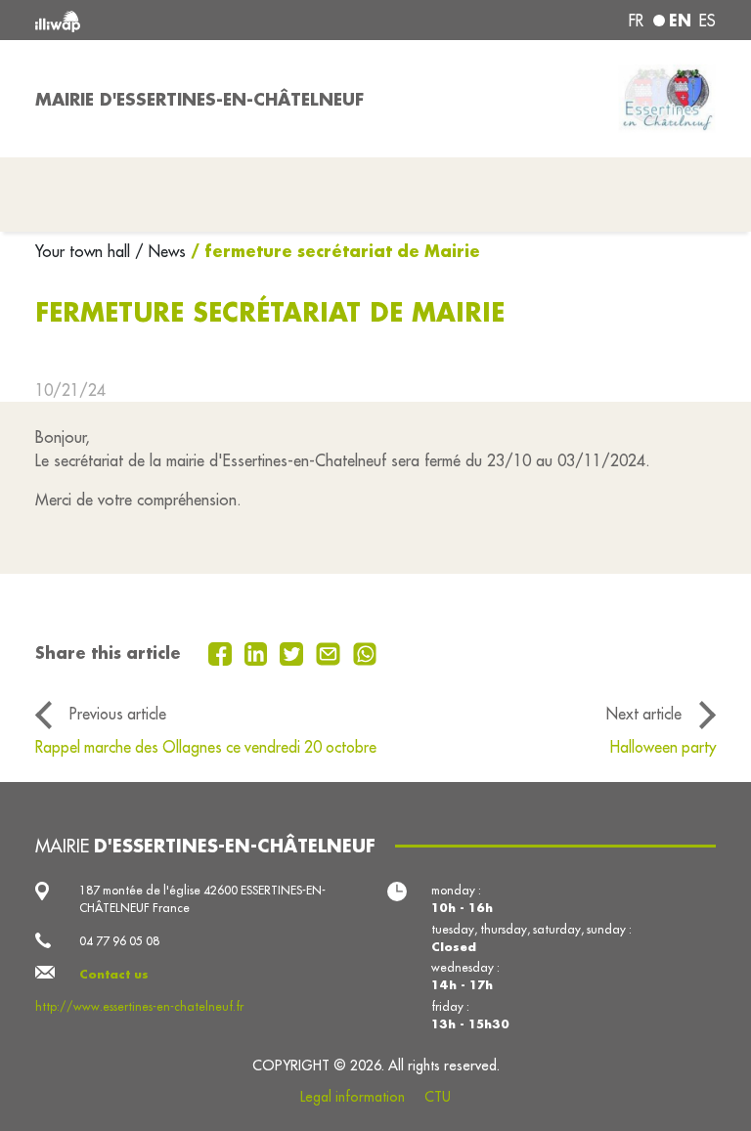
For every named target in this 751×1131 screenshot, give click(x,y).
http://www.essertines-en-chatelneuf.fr (139, 1006)
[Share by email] (330, 652)
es (707, 20)
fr (636, 20)
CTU (437, 1097)
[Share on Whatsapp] (365, 652)
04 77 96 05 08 (119, 941)
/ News (160, 251)
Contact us (114, 974)
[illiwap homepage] (170, 20)
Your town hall (85, 251)
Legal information (352, 1097)
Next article (644, 713)
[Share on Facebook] (222, 652)
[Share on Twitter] (294, 652)
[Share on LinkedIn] (259, 652)
